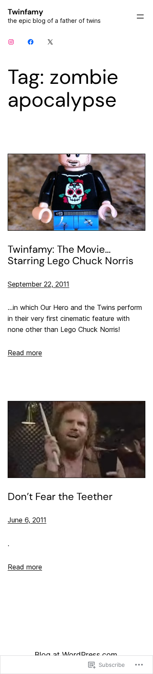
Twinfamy (25, 12)
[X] (50, 42)
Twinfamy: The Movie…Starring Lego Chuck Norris (70, 254)
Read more (25, 352)
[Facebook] (30, 42)
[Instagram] (11, 42)
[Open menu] (140, 16)
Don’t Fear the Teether (60, 496)
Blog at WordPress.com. (76, 654)
